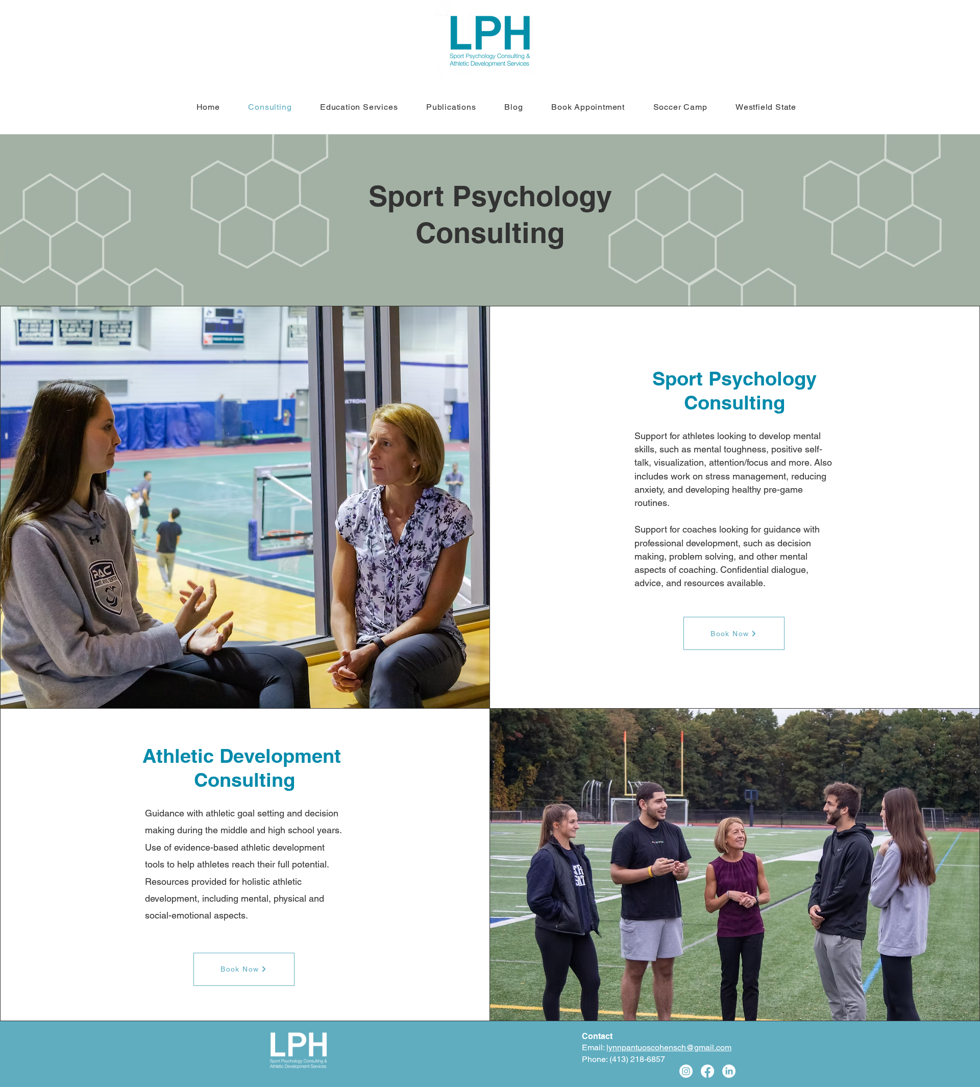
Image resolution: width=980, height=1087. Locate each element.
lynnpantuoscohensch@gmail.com (668, 1047)
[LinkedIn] (729, 1071)
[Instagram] (686, 1071)
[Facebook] (707, 1071)
